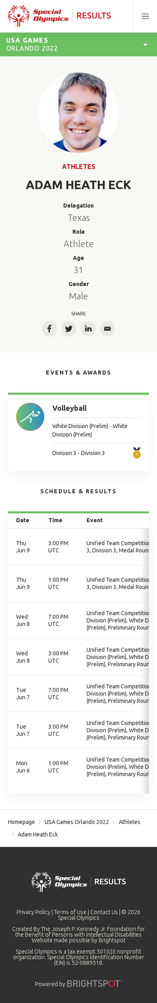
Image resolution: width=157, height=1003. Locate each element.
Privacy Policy (33, 912)
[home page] (59, 16)
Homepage (21, 822)
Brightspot (112, 940)
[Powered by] (94, 983)
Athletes (78, 166)
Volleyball (69, 408)
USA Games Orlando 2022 (77, 822)
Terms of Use (70, 912)
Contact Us (104, 912)
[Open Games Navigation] (145, 44)
